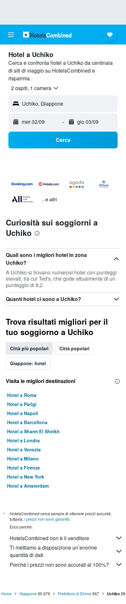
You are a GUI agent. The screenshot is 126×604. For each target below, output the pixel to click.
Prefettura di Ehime (74, 593)
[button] (11, 35)
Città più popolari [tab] (29, 348)
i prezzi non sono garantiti (46, 519)
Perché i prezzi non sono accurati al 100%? (59, 564)
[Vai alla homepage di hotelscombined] (47, 34)
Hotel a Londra (23, 440)
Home (6, 593)
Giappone (28, 593)
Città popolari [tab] (74, 348)
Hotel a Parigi (22, 404)
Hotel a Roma (22, 395)
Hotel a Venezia (24, 449)
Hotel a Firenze (23, 467)
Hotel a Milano (23, 458)
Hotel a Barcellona (27, 422)
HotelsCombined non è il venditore (49, 538)
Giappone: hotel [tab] (28, 363)
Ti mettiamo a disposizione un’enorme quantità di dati (53, 551)
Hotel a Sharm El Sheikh (33, 431)
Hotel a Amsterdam (28, 485)
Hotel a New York (25, 476)
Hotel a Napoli (22, 413)
